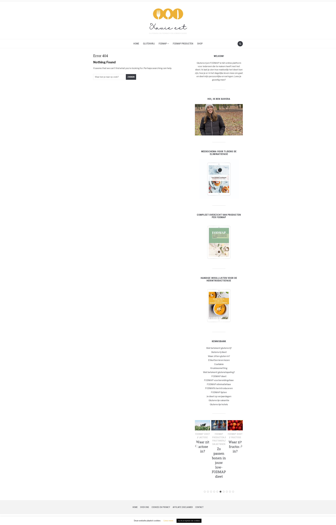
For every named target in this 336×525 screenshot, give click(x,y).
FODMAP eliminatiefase (219, 384)
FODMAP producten (183, 43)
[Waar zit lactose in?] (202, 425)
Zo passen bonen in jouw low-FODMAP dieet (219, 463)
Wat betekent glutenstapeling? (219, 372)
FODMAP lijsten (219, 392)
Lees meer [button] (168, 520)
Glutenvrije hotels (219, 404)
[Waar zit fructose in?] (235, 425)
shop (200, 43)
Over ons (144, 507)
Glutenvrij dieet (219, 352)
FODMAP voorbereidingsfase (219, 380)
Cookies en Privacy (161, 507)
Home (135, 507)
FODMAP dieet (218, 376)
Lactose (203, 437)
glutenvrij (149, 43)
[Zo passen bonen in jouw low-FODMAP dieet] (219, 425)
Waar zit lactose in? (202, 446)
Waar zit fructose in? (235, 446)
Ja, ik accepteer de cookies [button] (189, 521)
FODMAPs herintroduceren (219, 388)
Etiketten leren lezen (219, 360)
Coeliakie (219, 364)
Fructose (236, 437)
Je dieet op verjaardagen (218, 396)
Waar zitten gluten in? (219, 356)
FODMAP (163, 43)
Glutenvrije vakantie (219, 400)
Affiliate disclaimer (183, 507)
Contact (199, 507)
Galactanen (218, 444)
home (136, 43)
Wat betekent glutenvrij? (219, 348)
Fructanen (218, 440)
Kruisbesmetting (218, 368)
